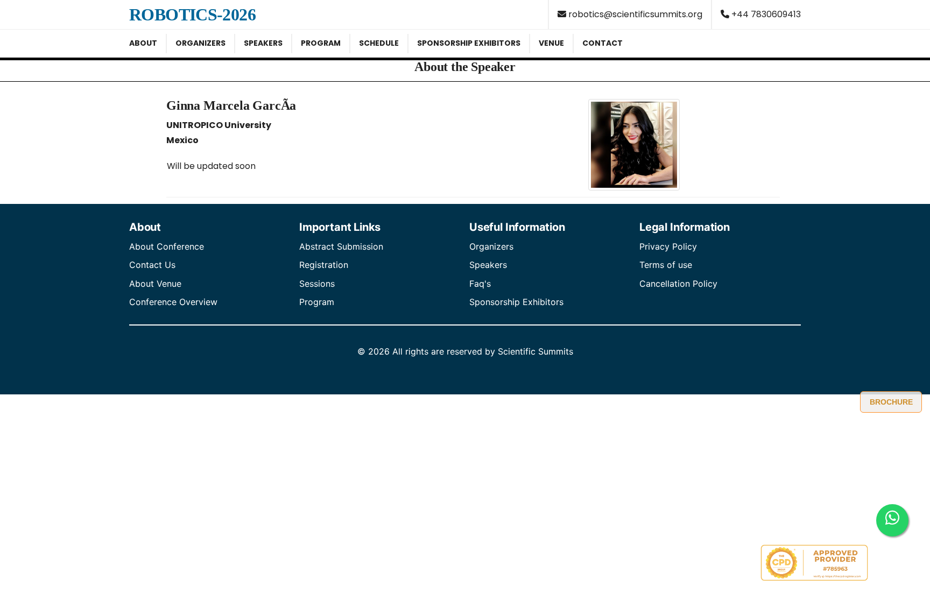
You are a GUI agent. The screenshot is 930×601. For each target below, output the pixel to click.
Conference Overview (173, 301)
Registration (323, 264)
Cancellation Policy (678, 283)
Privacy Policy (668, 246)
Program (316, 301)
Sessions (317, 283)
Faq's (480, 283)
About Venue (155, 283)
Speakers (488, 264)
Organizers (491, 246)
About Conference (166, 246)
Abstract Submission (341, 246)
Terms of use (665, 264)
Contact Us (152, 264)
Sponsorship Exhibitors (516, 301)
